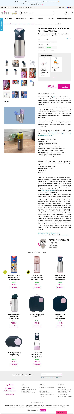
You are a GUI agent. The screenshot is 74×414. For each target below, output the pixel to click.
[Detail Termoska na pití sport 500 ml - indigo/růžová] (13, 303)
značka (53, 93)
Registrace (42, 386)
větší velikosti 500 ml (54, 132)
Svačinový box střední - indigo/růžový (60, 316)
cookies (14, 406)
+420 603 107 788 (53, 246)
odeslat (59, 375)
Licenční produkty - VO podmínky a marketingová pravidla (46, 394)
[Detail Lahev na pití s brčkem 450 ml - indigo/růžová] (37, 341)
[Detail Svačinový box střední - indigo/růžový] (60, 303)
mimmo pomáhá (62, 387)
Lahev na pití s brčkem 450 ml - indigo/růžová (36, 355)
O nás (22, 384)
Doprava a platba (25, 391)
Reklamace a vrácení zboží (28, 389)
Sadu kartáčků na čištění (48, 190)
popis (40, 93)
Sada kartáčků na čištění (56, 69)
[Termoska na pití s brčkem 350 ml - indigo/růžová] (19, 43)
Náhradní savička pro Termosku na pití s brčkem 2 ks (44, 71)
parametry (46, 93)
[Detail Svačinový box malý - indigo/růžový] (13, 341)
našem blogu (65, 235)
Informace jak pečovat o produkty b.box (49, 233)
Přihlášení (42, 384)
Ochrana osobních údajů (28, 392)
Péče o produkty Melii (64, 391)
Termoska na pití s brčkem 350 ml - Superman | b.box (14, 277)
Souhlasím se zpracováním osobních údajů (50, 377)
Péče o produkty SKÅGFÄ (65, 396)
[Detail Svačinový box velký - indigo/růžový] (37, 303)
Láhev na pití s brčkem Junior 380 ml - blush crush (37, 277)
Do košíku (65, 86)
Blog (59, 386)
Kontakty (23, 386)
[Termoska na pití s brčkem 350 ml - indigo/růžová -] (6, 63)
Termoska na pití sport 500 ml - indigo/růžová (14, 316)
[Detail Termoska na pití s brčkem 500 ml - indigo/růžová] (60, 264)
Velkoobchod (43, 391)
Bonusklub (61, 384)
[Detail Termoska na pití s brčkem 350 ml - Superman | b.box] (13, 264)
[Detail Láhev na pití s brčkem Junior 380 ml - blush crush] (37, 264)
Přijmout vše (42, 410)
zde (37, 410)
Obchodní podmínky (26, 387)
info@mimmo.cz (53, 247)
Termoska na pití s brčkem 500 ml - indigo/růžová (60, 277)
